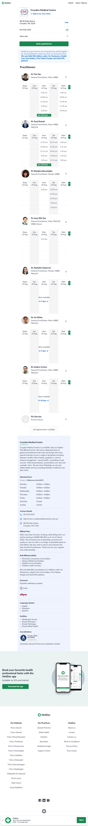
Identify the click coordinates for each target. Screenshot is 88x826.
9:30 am (44, 93)
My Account (16, 778)
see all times (43, 115)
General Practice (44, 728)
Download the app (15, 686)
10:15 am (53, 142)
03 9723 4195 (29, 514)
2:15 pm (63, 147)
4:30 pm (53, 207)
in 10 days (42, 400)
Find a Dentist (16, 732)
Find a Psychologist (16, 751)
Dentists (44, 737)
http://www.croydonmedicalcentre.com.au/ (40, 519)
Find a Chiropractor (16, 746)
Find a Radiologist (16, 769)
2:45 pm (44, 160)
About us (72, 728)
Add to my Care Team (42, 14)
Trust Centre (72, 751)
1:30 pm (44, 106)
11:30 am (44, 102)
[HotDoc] (6, 3)
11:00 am (63, 102)
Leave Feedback (16, 787)
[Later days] (69, 87)
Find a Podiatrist (16, 742)
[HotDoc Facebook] (40, 800)
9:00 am (63, 93)
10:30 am (53, 147)
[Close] (2, 820)
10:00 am (44, 97)
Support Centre (44, 751)
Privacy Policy (71, 746)
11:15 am (53, 160)
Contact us (71, 737)
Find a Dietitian (16, 755)
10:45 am (53, 151)
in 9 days (42, 301)
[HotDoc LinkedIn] (44, 800)
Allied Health (44, 732)
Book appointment (44, 44)
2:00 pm (63, 142)
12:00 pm (63, 111)
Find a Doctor (16, 728)
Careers (72, 732)
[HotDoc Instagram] (48, 800)
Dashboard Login (44, 746)
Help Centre (16, 783)
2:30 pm (44, 156)
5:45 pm (44, 239)
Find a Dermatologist (16, 764)
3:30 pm (44, 111)
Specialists (44, 742)
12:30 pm (53, 198)
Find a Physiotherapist (16, 737)
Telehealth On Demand (16, 774)
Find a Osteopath (16, 760)
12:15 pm (44, 151)
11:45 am (44, 142)
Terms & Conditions (72, 742)
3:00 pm (63, 160)
